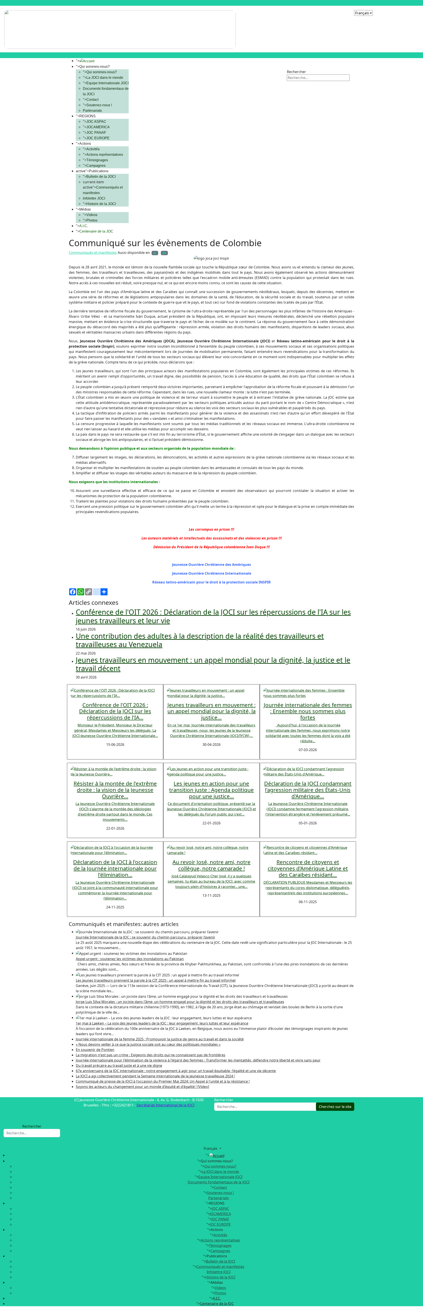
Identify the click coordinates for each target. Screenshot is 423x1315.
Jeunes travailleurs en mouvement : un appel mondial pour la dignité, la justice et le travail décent (213, 664)
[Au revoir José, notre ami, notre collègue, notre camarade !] (211, 849)
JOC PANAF (96, 132)
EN (164, 253)
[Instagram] (307, 64)
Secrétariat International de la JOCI (165, 1105)
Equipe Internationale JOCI (107, 83)
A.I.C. (83, 226)
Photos (91, 220)
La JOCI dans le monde (104, 77)
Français (210, 1148)
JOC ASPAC (96, 121)
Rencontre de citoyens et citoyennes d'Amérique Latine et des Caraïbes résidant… (308, 868)
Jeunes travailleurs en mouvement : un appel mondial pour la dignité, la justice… (211, 711)
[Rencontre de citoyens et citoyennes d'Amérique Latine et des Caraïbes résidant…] (307, 849)
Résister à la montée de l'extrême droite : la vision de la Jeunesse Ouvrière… (115, 790)
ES (154, 253)
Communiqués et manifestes (93, 252)
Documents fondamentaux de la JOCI (218, 1182)
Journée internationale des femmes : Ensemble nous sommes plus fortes (308, 711)
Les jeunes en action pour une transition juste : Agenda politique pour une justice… (211, 790)
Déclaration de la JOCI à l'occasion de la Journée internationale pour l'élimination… (115, 868)
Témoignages (97, 160)
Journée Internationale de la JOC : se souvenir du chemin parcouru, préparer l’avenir (145, 937)
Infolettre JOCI (94, 198)
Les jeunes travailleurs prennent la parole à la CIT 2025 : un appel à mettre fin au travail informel (156, 980)
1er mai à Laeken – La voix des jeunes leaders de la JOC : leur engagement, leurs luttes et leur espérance (162, 1023)
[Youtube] (299, 64)
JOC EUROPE (97, 138)
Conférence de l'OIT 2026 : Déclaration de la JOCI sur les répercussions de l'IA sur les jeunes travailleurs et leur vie (213, 616)
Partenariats (92, 110)
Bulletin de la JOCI (101, 176)
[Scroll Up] (1, 1312)
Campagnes (96, 165)
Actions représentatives (104, 154)
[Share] (211, 591)
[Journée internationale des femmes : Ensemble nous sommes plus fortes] (307, 692)
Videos (91, 215)
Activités (93, 149)
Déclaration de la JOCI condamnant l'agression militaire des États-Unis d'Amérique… (307, 790)
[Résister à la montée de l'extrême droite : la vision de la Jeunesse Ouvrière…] (115, 771)
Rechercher (296, 71)
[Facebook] (290, 64)
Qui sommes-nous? (101, 72)
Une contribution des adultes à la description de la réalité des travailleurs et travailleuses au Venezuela (200, 640)
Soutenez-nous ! (99, 105)
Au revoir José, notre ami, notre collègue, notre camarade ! (211, 865)
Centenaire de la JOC (96, 231)
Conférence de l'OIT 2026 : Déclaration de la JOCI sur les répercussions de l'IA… (115, 711)
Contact (92, 99)
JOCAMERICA (98, 127)
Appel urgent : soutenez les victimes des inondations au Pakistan (130, 958)
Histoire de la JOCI (101, 204)
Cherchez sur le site (335, 1106)
